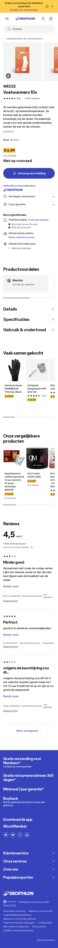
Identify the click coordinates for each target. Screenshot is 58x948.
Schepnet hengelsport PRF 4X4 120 (37, 388)
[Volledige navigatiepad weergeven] (4, 38)
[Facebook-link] (5, 834)
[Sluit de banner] (52, 6)
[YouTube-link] (12, 834)
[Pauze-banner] (47, 6)
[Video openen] (8, 75)
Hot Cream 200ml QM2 (34, 475)
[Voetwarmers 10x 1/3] (22, 61)
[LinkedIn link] (27, 834)
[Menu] (7, 18)
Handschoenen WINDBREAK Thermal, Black (14, 388)
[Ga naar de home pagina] (25, 18)
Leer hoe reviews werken (16, 547)
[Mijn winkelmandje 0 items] (51, 18)
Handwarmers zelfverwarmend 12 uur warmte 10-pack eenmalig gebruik (14, 481)
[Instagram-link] (20, 834)
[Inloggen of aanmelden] (43, 18)
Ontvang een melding (31, 173)
